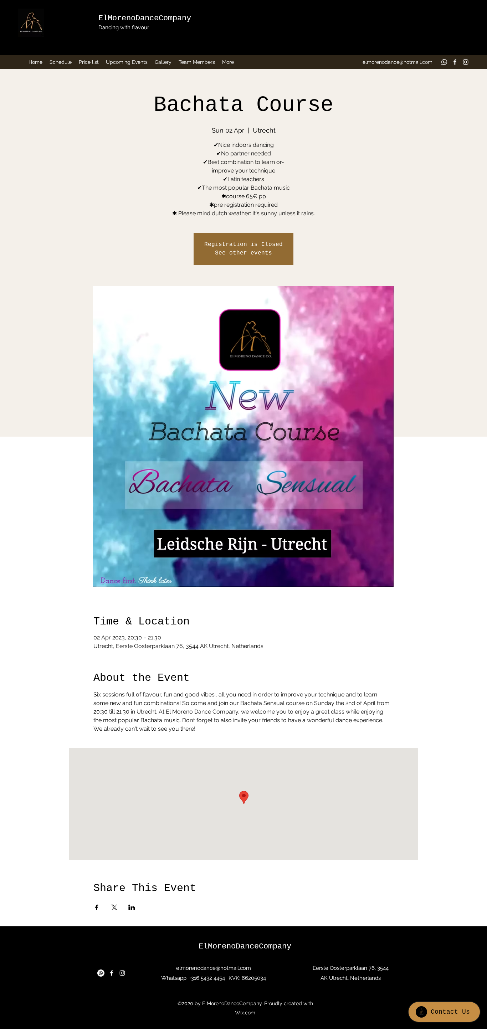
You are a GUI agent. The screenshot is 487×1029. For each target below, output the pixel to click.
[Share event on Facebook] (96, 907)
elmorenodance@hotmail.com (397, 62)
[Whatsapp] (444, 62)
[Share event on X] (114, 907)
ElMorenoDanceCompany (144, 18)
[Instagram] (465, 62)
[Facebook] (454, 62)
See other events (243, 253)
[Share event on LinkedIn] (131, 907)
